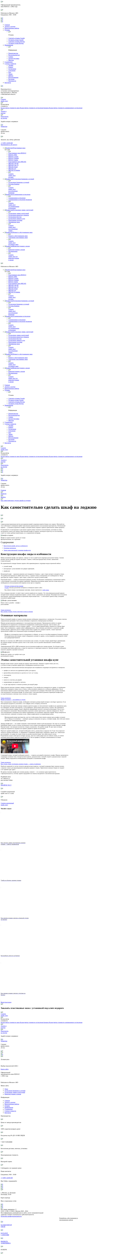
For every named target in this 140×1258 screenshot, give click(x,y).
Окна (6, 1089)
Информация (9, 1107)
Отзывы (7, 1106)
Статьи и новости (10, 1111)
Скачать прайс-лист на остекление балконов (13, 190)
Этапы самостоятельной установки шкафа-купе (17, 550)
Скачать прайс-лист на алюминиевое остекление (13, 205)
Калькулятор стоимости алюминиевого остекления (65, 108)
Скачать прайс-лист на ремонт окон (13, 242)
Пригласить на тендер (4, 117)
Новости (3, 493)
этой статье (45, 590)
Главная (3, 490)
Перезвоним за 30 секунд (9, 144)
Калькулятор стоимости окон (10, 108)
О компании (9, 1109)
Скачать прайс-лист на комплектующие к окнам (13, 257)
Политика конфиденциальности (11, 1216)
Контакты (8, 1112)
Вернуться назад (6, 1002)
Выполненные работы (12, 1104)
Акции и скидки (3, 112)
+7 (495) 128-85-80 (7, 143)
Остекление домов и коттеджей (15, 1092)
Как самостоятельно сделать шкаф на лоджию (16, 500)
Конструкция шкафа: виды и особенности (16, 546)
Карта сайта (4, 1069)
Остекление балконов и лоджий (15, 1090)
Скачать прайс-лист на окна (12, 175)
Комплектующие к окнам (13, 1094)
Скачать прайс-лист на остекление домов (13, 228)
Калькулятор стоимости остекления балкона (34, 108)
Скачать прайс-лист (4, 100)
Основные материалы (10, 548)
